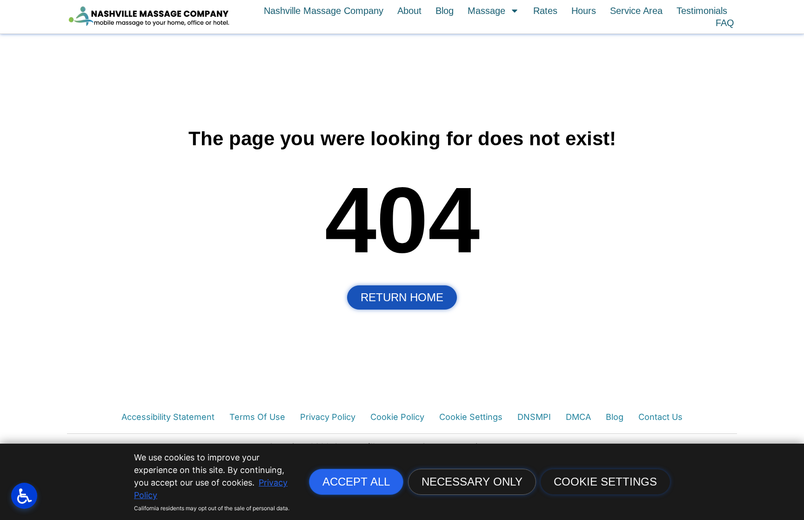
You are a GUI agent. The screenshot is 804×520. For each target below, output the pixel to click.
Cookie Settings (605, 481)
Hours (583, 11)
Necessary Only (472, 481)
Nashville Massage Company (323, 11)
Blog (445, 11)
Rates (545, 11)
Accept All (356, 481)
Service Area (636, 11)
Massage (486, 11)
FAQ (725, 23)
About (409, 11)
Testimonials (702, 11)
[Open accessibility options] (24, 496)
